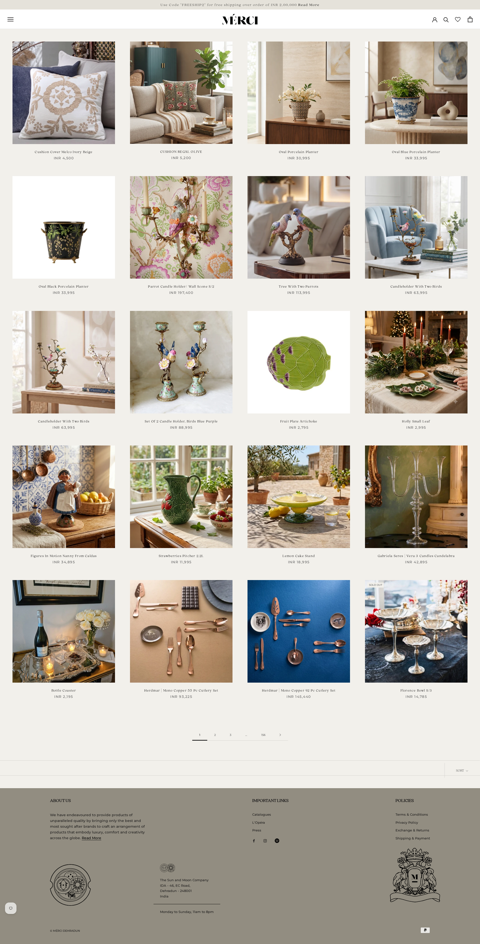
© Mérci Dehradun (65, 930)
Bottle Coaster (64, 690)
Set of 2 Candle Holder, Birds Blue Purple (181, 421)
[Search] (446, 19)
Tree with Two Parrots (298, 286)
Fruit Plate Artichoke (298, 421)
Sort (460, 770)
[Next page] (280, 735)
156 (263, 735)
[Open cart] (470, 19)
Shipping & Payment (413, 838)
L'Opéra (258, 822)
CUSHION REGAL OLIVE (181, 151)
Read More (309, 4)
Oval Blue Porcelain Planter (416, 152)
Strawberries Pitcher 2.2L (181, 556)
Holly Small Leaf (416, 421)
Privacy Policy (407, 822)
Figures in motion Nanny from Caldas (64, 556)
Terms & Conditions (412, 814)
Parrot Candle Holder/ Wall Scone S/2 (181, 286)
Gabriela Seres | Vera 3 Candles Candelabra (416, 556)
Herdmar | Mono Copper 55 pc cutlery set (181, 690)
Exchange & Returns (412, 830)
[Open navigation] (11, 19)
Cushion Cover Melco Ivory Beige (63, 152)
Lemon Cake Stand (298, 556)
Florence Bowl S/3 (416, 690)
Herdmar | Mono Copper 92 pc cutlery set (299, 690)
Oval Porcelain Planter (298, 152)
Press (256, 830)
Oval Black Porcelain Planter (64, 286)
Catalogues (261, 814)
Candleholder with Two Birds (416, 286)
